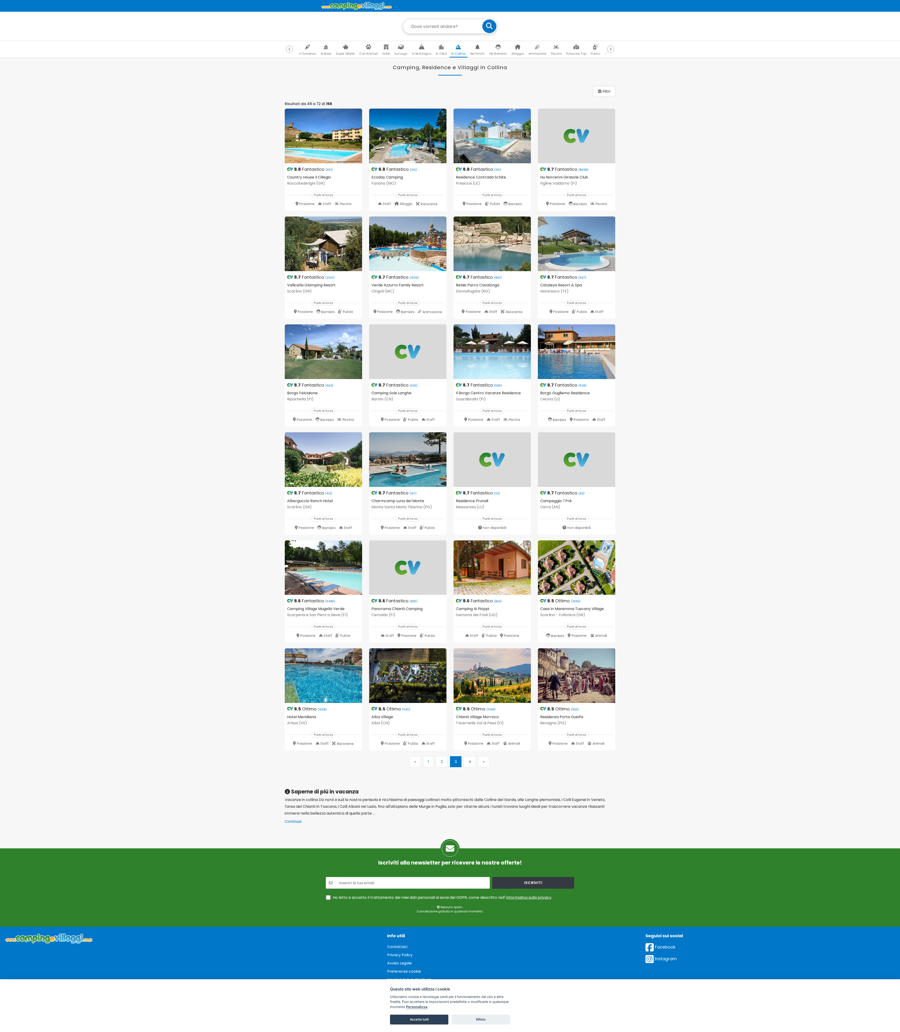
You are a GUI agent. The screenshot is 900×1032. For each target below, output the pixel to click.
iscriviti (533, 882)
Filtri (606, 91)
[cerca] (489, 26)
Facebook (664, 947)
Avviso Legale (399, 963)
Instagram (665, 959)
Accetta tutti (419, 1019)
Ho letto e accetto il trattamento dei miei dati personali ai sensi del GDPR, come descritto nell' (442, 897)
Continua (293, 821)
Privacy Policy (399, 955)
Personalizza (416, 1007)
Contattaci (397, 946)
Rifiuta (481, 1019)
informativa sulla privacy (528, 897)
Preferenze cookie (404, 971)
